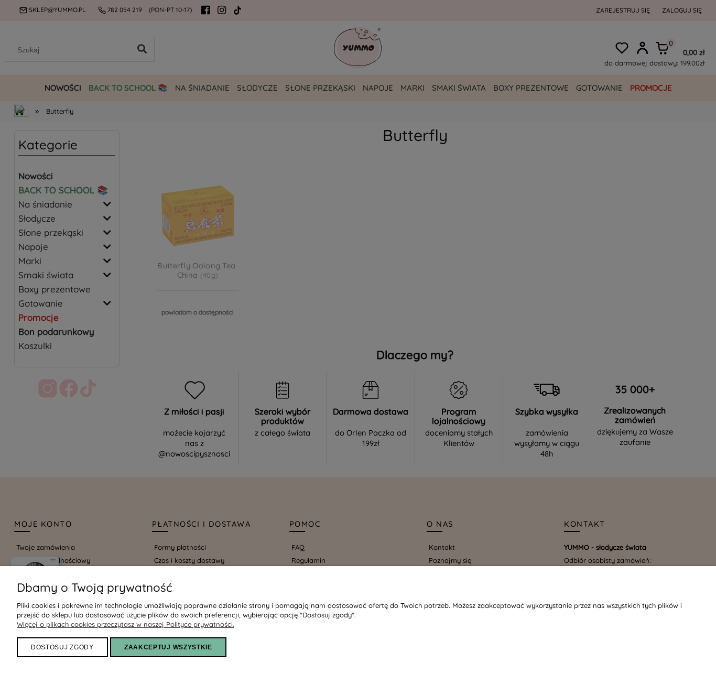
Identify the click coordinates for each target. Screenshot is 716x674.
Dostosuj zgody (62, 647)
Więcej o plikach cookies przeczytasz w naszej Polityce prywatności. (125, 624)
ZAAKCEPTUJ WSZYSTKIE (168, 647)
